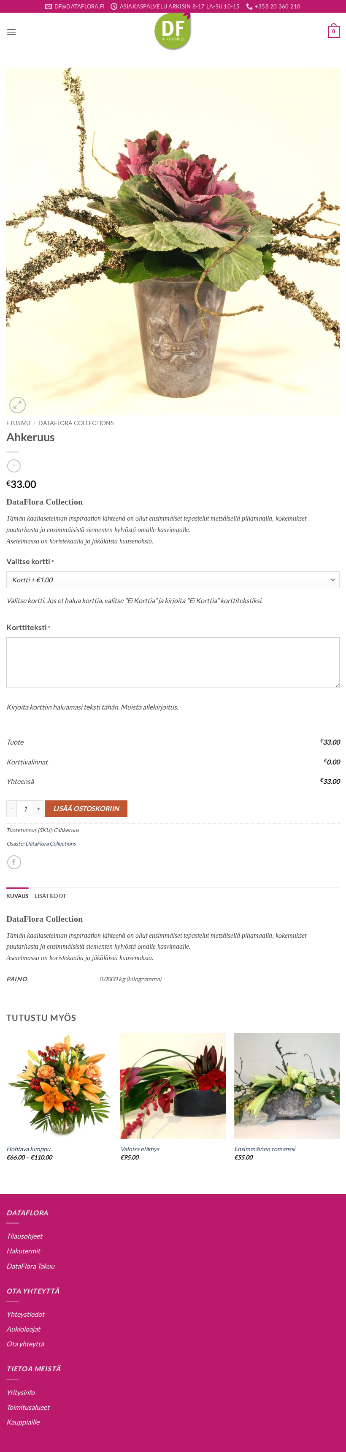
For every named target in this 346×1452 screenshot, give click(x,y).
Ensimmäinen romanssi (264, 1148)
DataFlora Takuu (30, 1266)
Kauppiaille (22, 1422)
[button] (11, 32)
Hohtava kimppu (28, 1148)
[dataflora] (173, 32)
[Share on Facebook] (14, 862)
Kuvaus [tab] (17, 895)
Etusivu (18, 423)
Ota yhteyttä (25, 1344)
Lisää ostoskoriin (86, 808)
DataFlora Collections (76, 423)
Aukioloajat (23, 1329)
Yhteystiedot (25, 1314)
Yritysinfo (20, 1392)
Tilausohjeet (24, 1236)
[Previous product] (13, 465)
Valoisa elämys (139, 1148)
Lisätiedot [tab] (51, 895)
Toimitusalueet (27, 1407)
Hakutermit (23, 1251)
